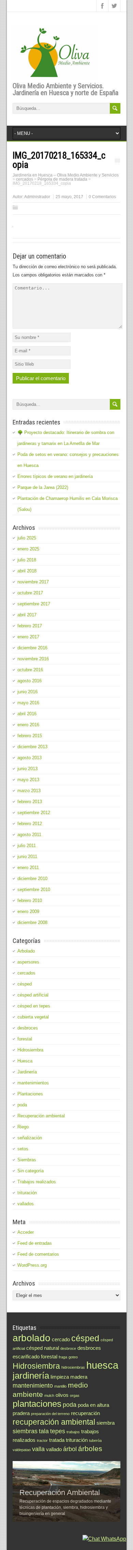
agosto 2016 (29, 680)
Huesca (24, 1060)
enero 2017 (28, 636)
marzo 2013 (29, 790)
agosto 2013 (29, 757)
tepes (57, 1431)
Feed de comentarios (38, 1254)
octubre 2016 (30, 669)
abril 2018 (26, 570)
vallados (25, 1203)
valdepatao (22, 1450)
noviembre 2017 (33, 581)
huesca (102, 1365)
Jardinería (27, 1071)
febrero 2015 (29, 735)
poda (22, 1104)
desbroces (27, 1027)
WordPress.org (32, 1265)
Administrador (37, 196)
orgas (74, 1395)
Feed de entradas (34, 1243)
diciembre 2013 (32, 746)
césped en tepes (33, 1005)
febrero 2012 (29, 823)
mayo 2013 (28, 779)
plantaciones (37, 1404)
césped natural (42, 1348)
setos (22, 1148)
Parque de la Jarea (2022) (42, 487)
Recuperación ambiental (41, 1115)
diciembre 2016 (32, 647)
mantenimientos (33, 1082)
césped (24, 984)
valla (38, 1448)
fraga (63, 1357)
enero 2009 (28, 911)
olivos (62, 1395)
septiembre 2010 (33, 889)
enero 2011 (28, 867)
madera (78, 1377)
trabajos (73, 1432)
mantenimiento (33, 1385)
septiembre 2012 (33, 812)
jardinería (31, 1375)
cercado (61, 1339)
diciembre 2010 (32, 878)
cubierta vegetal (33, 1016)
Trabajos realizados (36, 1181)
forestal (24, 1038)
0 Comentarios (102, 196)
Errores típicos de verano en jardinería (55, 476)
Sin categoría (30, 1170)
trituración (27, 1192)
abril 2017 (26, 614)
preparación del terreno (50, 1414)
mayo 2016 (28, 702)
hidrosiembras (73, 1367)
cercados (26, 973)
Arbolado (26, 951)
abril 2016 (26, 713)
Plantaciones (30, 1093)
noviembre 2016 (33, 658)
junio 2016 (27, 691)
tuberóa (95, 1440)
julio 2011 (26, 845)
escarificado (26, 1356)
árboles (90, 1448)
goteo (73, 1357)
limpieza (59, 1377)
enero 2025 (28, 548)
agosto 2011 (29, 834)
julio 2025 (26, 537)
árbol (70, 1448)
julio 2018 (26, 559)
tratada (56, 1440)
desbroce (68, 1348)
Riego (23, 1126)
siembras (25, 1431)
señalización (29, 1137)
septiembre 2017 (33, 603)
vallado (54, 1449)
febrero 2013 (29, 801)
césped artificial (32, 995)
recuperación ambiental (54, 1421)
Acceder (25, 1232)
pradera (21, 1413)
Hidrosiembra (30, 1049)
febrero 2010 (29, 900)
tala (44, 1431)
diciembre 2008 (32, 922)
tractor (42, 1440)
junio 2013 (27, 768)
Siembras (26, 1159)
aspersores (28, 962)
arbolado (31, 1337)
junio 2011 (27, 856)
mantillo (60, 1386)
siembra (106, 1423)
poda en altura (93, 1405)
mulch (49, 1395)
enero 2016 (28, 724)
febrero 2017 (29, 625)
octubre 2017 (30, 592)
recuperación (85, 1413)
